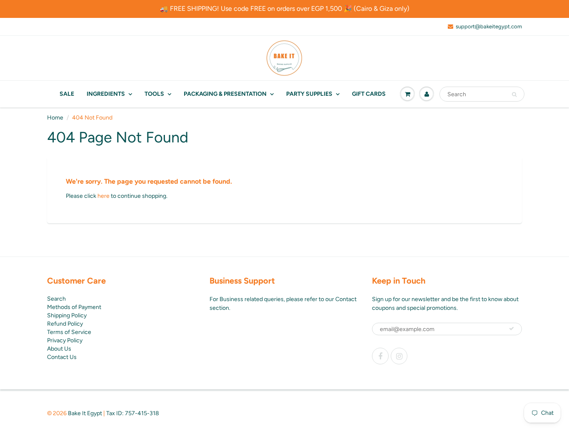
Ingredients (106, 93)
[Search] (514, 94)
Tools (154, 93)
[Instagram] (399, 356)
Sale (67, 93)
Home (55, 117)
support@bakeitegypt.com (489, 26)
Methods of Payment (74, 307)
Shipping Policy (67, 315)
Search (56, 298)
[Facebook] (380, 356)
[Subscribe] (511, 328)
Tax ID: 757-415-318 (132, 413)
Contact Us (62, 357)
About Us (59, 348)
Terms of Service (69, 332)
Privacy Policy (64, 340)
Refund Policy (65, 323)
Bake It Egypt (85, 413)
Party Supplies (309, 93)
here (103, 195)
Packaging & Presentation (225, 93)
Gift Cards (369, 93)
